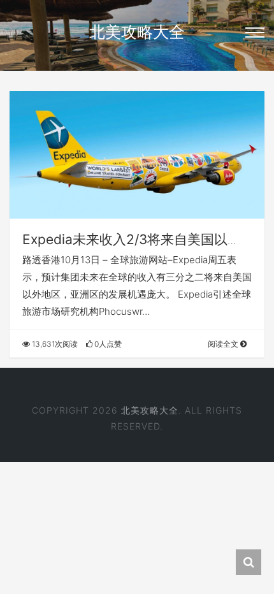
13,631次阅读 (54, 344)
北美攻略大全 (137, 31)
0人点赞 (107, 344)
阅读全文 (224, 344)
